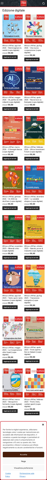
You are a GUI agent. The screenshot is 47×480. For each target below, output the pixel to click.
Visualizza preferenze (23, 468)
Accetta (23, 454)
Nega (23, 461)
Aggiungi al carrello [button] (10, 57)
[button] (43, 424)
